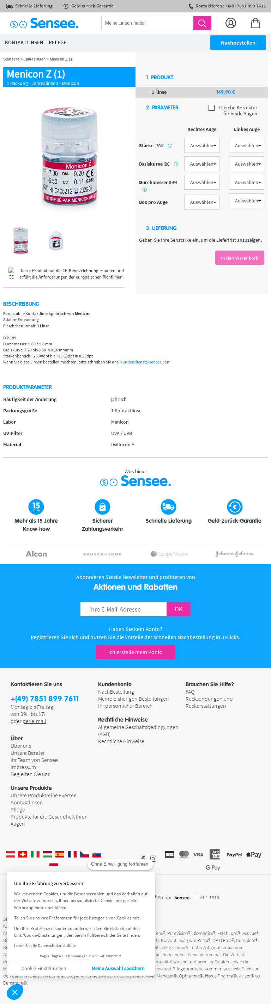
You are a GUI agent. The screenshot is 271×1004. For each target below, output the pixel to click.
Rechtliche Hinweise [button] (123, 719)
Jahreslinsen (35, 59)
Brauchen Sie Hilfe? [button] (210, 684)
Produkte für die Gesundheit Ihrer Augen (48, 820)
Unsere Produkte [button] (31, 788)
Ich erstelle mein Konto (135, 651)
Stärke (154, 145)
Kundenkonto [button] (115, 684)
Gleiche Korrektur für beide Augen (237, 110)
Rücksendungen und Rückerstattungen (209, 702)
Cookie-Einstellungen (44, 968)
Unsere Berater (28, 752)
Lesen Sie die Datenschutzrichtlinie (45, 945)
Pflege (18, 809)
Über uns (21, 745)
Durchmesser (158, 185)
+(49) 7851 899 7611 (45, 699)
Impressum (23, 766)
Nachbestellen (238, 42)
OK (178, 609)
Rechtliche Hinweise (121, 741)
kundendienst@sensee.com (145, 362)
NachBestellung (116, 691)
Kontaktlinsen (27, 802)
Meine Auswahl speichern (118, 968)
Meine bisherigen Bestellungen (133, 698)
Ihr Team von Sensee (34, 759)
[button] (14, 991)
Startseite (11, 59)
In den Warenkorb (240, 258)
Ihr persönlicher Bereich (125, 705)
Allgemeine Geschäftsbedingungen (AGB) (138, 730)
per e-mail (34, 720)
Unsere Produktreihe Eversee (44, 795)
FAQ (190, 691)
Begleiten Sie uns (30, 774)
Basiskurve (157, 164)
